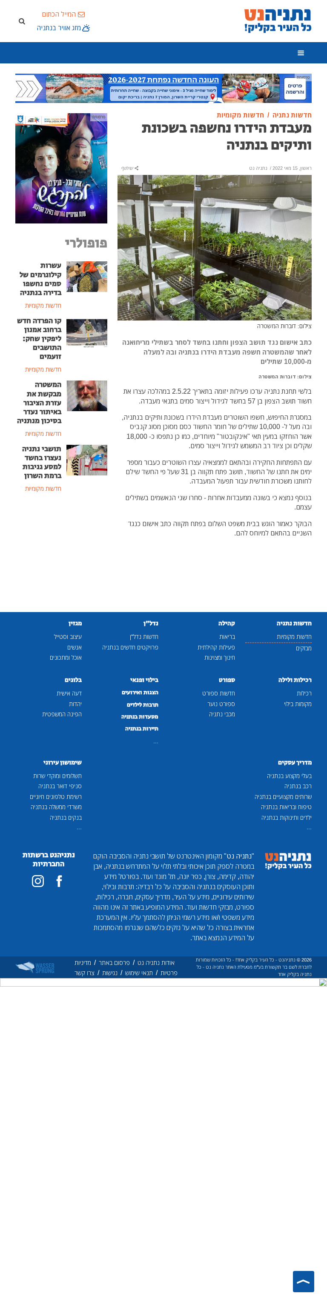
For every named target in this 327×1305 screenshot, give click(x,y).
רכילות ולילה (295, 679)
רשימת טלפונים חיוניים (56, 797)
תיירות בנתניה (141, 728)
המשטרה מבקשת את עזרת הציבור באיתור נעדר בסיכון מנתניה (39, 402)
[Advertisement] (61, 553)
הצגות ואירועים (140, 692)
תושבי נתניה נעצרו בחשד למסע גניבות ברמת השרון (41, 462)
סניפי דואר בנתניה (60, 786)
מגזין (75, 623)
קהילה (226, 623)
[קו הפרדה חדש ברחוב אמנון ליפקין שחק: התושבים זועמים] (86, 331)
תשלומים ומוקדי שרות (57, 776)
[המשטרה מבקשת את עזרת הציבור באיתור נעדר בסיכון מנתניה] (86, 395)
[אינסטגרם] (37, 881)
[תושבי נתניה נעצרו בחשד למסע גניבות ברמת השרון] (86, 459)
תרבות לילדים (142, 705)
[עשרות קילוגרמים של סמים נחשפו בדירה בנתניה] (86, 276)
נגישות (110, 973)
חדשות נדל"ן (144, 636)
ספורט (227, 679)
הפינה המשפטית (62, 714)
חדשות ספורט (218, 693)
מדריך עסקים (295, 762)
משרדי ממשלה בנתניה (56, 807)
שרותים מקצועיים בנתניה (283, 797)
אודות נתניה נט (156, 963)
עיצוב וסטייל (68, 636)
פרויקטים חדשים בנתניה (130, 647)
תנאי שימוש (139, 973)
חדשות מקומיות (294, 636)
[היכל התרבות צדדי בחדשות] (61, 167)
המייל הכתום (59, 14)
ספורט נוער (221, 704)
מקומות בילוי (298, 704)
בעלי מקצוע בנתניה (289, 776)
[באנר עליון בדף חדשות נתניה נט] (163, 87)
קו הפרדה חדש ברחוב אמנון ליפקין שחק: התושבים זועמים (39, 338)
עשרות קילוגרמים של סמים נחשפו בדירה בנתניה (40, 279)
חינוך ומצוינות (219, 657)
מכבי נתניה (222, 714)
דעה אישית (69, 693)
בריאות (227, 636)
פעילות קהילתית (216, 647)
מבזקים (304, 648)
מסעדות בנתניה (139, 717)
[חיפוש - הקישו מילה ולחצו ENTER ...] (21, 20)
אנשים (74, 647)
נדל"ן (150, 623)
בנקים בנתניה (66, 817)
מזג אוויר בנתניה (59, 27)
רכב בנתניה (298, 786)
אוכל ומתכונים (66, 657)
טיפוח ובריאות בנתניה (286, 807)
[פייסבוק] (59, 881)
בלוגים (73, 679)
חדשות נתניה (294, 623)
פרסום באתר (114, 963)
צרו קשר (85, 973)
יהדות (75, 704)
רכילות (304, 693)
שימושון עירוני (62, 762)
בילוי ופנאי (144, 679)
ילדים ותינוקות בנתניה (286, 817)
